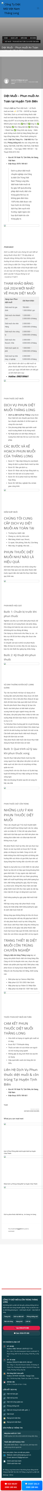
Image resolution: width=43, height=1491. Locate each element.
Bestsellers (5, 1274)
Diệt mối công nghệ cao (15, 1402)
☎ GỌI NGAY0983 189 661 (10, 1485)
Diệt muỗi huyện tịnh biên (31, 1111)
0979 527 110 (27, 1349)
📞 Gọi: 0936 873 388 (21, 1328)
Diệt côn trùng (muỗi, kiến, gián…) (18, 1410)
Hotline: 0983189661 (18, 376)
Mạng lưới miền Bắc (14, 1418)
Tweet (6, 1105)
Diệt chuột (10, 1414)
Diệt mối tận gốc (12, 1394)
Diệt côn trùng (8, 1321)
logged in (20, 1229)
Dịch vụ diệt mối (18, 1316)
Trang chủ (7, 1316)
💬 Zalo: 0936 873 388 (21, 1333)
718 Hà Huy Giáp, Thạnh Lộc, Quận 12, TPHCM (24, 1378)
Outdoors (5, 1264)
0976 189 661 (27, 1362)
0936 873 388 (17, 1362)
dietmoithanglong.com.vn (22, 1455)
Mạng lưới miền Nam (14, 1422)
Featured (4, 1282)
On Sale (4, 1277)
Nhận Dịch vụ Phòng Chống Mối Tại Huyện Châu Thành (20, 1184)
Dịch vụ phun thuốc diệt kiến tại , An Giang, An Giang (20, 1214)
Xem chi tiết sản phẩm (22, 1452)
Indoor (4, 1261)
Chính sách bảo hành (14, 1461)
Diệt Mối (27, 139)
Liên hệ (28, 1321)
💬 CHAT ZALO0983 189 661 (32, 1485)
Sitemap (5, 1475)
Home (4, 1259)
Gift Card (4, 1284)
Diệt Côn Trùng (14, 139)
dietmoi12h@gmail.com (19, 80)
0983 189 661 (17, 1349)
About (4, 1266)
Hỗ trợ (11, 1475)
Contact (4, 1269)
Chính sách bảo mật (14, 1463)
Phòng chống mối (14, 143)
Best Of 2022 (6, 1279)
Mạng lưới (19, 1321)
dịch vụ (13, 108)
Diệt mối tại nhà (12, 1398)
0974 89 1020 (17, 1376)
